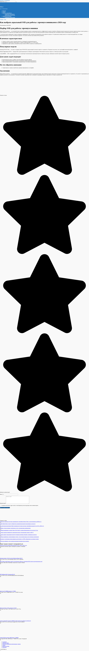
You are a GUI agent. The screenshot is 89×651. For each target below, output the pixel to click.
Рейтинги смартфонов (7, 13)
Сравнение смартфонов (10, 14)
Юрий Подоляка (5, 646)
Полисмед (4, 647)
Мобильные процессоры (10, 15)
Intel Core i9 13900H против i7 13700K (8, 591)
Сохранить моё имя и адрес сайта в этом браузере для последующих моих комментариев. (19, 505)
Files (5, 19)
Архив (3, 645)
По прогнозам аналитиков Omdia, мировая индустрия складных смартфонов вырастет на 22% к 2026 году (22, 526)
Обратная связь (5, 642)
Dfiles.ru (1, 6)
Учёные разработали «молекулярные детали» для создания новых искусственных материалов (19, 536)
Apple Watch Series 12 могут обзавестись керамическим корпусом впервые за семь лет (17, 523)
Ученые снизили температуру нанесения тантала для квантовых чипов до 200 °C (17, 532)
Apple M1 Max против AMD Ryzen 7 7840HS (9, 637)
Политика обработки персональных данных (11, 644)
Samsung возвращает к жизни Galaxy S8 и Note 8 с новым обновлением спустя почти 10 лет (19, 530)
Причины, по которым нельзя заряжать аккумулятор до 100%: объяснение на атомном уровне (19, 539)
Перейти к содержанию (5, 0)
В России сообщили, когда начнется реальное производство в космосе (14, 541)
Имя (1, 494)
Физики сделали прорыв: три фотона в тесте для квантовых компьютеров (15, 528)
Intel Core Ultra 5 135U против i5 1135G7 (8, 607)
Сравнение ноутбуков (6, 16)
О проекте (4, 641)
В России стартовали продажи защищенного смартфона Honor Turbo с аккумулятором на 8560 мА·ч (20, 521)
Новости (4, 10)
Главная (1, 19)
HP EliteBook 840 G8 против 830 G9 (7, 574)
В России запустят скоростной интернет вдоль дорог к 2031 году (13, 545)
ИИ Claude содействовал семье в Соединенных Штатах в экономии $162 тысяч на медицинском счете (21, 561)
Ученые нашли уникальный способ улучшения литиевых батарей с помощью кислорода (18, 534)
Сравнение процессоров (10, 17)
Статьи (3, 11)
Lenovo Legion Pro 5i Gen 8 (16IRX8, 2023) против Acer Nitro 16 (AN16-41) (15, 620)
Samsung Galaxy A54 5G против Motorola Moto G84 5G (11, 558)
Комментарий (3, 503)
